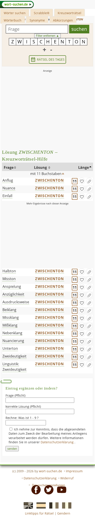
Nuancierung (13, 340)
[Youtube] (60, 489)
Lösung (41, 167)
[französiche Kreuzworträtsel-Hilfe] (53, 505)
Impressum (74, 471)
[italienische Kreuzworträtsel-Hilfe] (65, 505)
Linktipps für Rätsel (39, 513)
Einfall (7, 195)
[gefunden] (81, 181)
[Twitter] (47, 489)
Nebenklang (12, 332)
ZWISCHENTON (49, 180)
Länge (83, 167)
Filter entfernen (47, 35)
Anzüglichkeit (13, 294)
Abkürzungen (63, 20)
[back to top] (63, 173)
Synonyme (37, 20)
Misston (9, 278)
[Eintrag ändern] (89, 181)
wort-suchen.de (50, 471)
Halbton (9, 271)
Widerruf (67, 478)
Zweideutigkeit (14, 356)
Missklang (10, 317)
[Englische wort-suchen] (27, 505)
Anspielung (11, 286)
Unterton (10, 348)
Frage (8, 167)
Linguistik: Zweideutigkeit (14, 366)
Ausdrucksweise (15, 302)
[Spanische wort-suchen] (40, 505)
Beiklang (9, 309)
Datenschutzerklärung (57, 442)
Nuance (8, 188)
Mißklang (9, 325)
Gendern (63, 513)
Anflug (7, 180)
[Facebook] (35, 489)
